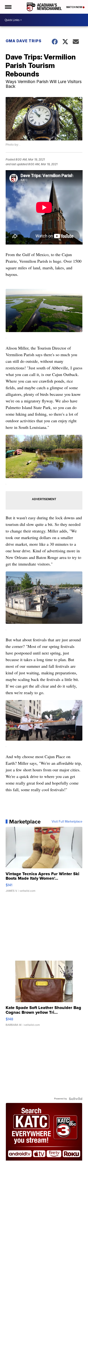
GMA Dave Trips (24, 40)
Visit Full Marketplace (67, 821)
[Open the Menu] (8, 7)
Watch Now (74, 7)
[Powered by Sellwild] (75, 1098)
